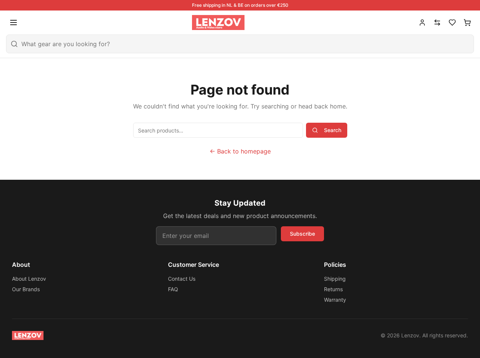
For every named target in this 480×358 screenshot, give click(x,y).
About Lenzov (29, 278)
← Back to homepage (240, 151)
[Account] (422, 22)
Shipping (335, 278)
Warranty (335, 299)
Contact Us (181, 278)
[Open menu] (13, 22)
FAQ (173, 289)
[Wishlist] (452, 22)
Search (332, 130)
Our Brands (26, 289)
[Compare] (437, 22)
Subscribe (302, 233)
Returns (333, 289)
